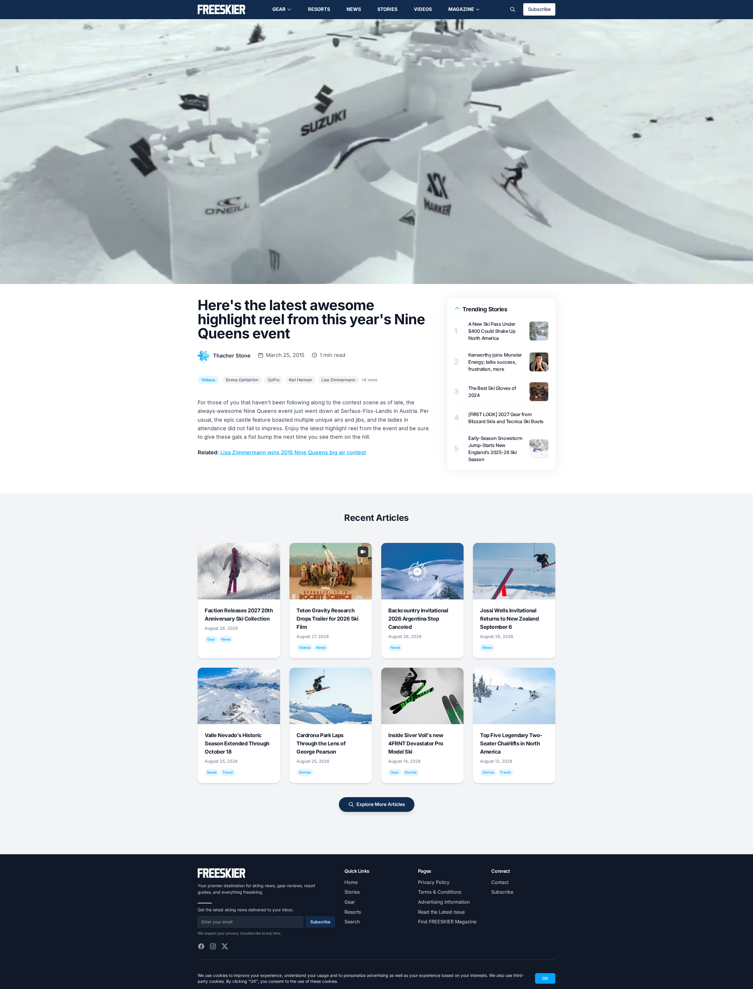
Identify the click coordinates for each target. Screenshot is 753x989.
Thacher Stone (232, 356)
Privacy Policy (433, 882)
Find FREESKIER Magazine (447, 922)
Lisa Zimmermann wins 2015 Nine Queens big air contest (293, 452)
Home (351, 882)
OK (545, 978)
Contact (500, 882)
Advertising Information (444, 902)
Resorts (319, 9)
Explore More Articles (380, 804)
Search (352, 922)
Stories (387, 9)
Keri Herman (300, 379)
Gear (279, 9)
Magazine (461, 9)
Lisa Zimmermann (338, 379)
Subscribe (539, 9)
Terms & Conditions (439, 892)
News (353, 9)
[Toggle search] (513, 9)
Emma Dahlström (242, 379)
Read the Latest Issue (441, 912)
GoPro (273, 379)
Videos (423, 9)
